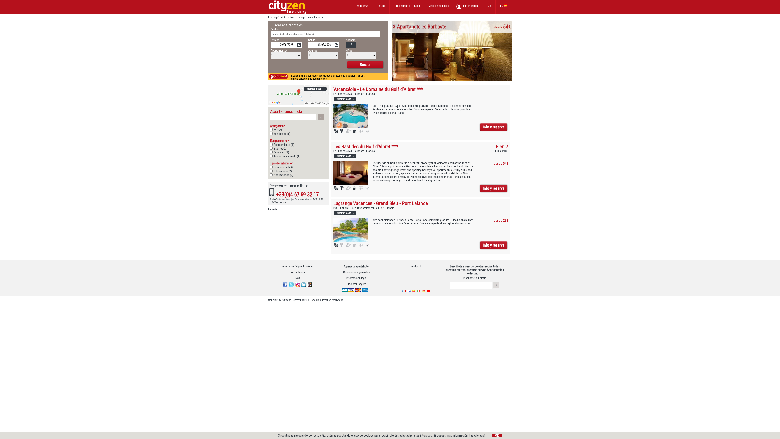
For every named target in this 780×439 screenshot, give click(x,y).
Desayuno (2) (281, 152)
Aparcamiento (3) (284, 145)
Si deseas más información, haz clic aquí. (459, 435)
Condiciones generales (356, 272)
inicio (284, 17)
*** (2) (278, 130)
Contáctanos (297, 272)
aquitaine (306, 17)
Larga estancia (407, 5)
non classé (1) (282, 134)
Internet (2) (280, 148)
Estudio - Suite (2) (284, 167)
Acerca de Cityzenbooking (297, 266)
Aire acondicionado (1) (287, 156)
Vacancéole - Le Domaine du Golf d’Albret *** (378, 89)
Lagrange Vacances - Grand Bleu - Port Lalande (380, 203)
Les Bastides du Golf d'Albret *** (365, 146)
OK (497, 435)
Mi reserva (362, 5)
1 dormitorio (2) (283, 171)
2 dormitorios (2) (283, 175)
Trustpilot (415, 266)
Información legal (356, 278)
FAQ (297, 278)
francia (294, 17)
